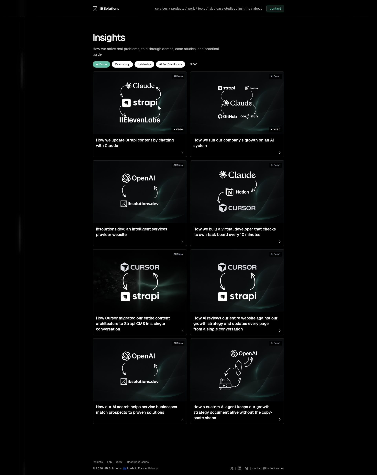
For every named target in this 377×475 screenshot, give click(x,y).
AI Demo (101, 64)
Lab (109, 462)
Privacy (153, 468)
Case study (122, 64)
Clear (193, 64)
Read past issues (138, 462)
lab (211, 8)
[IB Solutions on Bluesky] (247, 468)
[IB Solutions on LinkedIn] (239, 468)
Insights (98, 462)
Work (119, 462)
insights (244, 8)
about (257, 8)
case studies (225, 8)
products (177, 8)
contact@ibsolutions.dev (268, 468)
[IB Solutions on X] (232, 468)
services (161, 8)
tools (201, 8)
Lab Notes (144, 64)
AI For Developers (170, 64)
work (191, 8)
